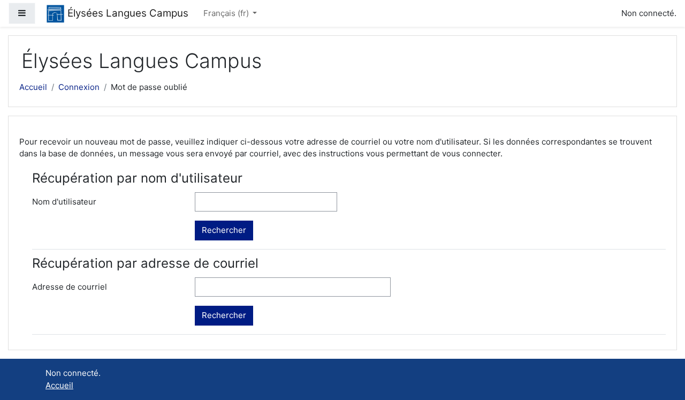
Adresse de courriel (69, 287)
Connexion (79, 87)
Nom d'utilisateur (64, 202)
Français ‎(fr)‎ (227, 13)
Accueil (33, 87)
